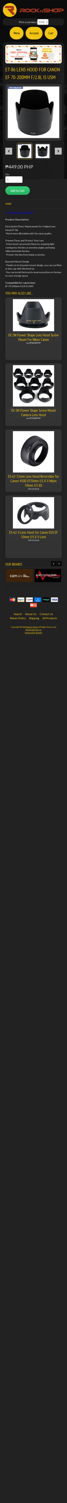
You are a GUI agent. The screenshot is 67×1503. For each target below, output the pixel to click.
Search (18, 614)
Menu (17, 33)
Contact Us (46, 614)
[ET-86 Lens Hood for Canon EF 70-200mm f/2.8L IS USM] (24, 151)
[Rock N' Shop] (33, 15)
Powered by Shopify (33, 633)
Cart (50, 33)
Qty (7, 174)
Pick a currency (28, 22)
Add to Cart (17, 190)
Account (34, 33)
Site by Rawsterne (33, 630)
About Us (30, 614)
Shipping (34, 618)
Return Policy (18, 618)
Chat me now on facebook (20, 212)
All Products (49, 618)
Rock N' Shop (32, 627)
